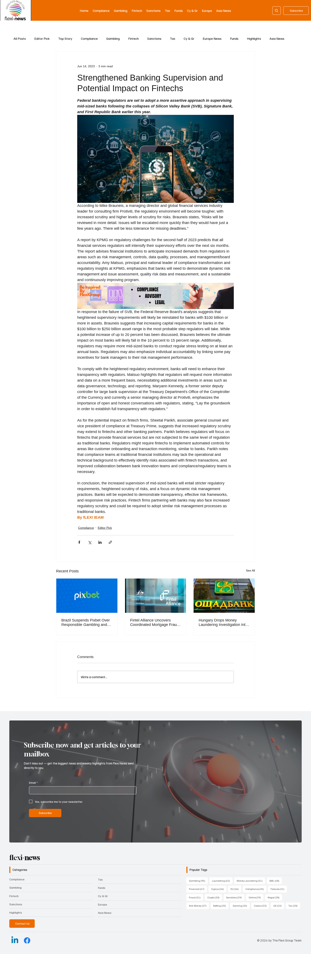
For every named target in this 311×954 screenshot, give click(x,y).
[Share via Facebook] (79, 542)
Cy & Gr (189, 38)
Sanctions (154, 38)
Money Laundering (251, 880)
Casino (261, 905)
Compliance (89, 38)
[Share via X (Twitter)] (90, 542)
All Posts (20, 38)
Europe (102, 904)
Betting (220, 905)
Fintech (133, 38)
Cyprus (218, 889)
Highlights (254, 38)
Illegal (275, 897)
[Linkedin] (15, 940)
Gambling (113, 38)
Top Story (65, 38)
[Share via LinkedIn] (100, 542)
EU (236, 889)
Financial (198, 889)
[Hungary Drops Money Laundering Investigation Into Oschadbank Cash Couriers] (224, 596)
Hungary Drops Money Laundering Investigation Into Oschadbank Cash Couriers (223, 622)
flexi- (24, 858)
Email (33, 782)
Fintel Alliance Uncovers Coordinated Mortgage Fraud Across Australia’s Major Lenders (154, 622)
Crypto (214, 897)
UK (278, 905)
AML (275, 880)
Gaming (241, 905)
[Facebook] (27, 940)
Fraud (196, 897)
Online (256, 897)
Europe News (212, 38)
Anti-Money (199, 905)
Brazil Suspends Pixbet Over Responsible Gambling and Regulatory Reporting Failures (86, 622)
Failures (279, 889)
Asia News (277, 38)
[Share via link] (110, 542)
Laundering (222, 880)
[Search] (276, 10)
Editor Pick (42, 38)
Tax (172, 38)
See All (250, 570)
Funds (234, 38)
